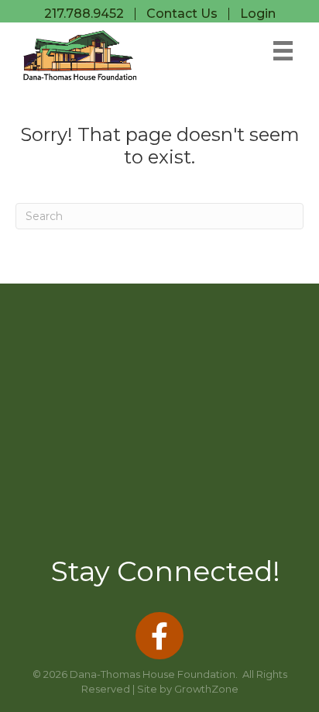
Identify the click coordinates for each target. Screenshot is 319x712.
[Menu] (283, 50)
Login (258, 14)
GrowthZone (206, 689)
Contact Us (182, 14)
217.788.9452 (84, 14)
